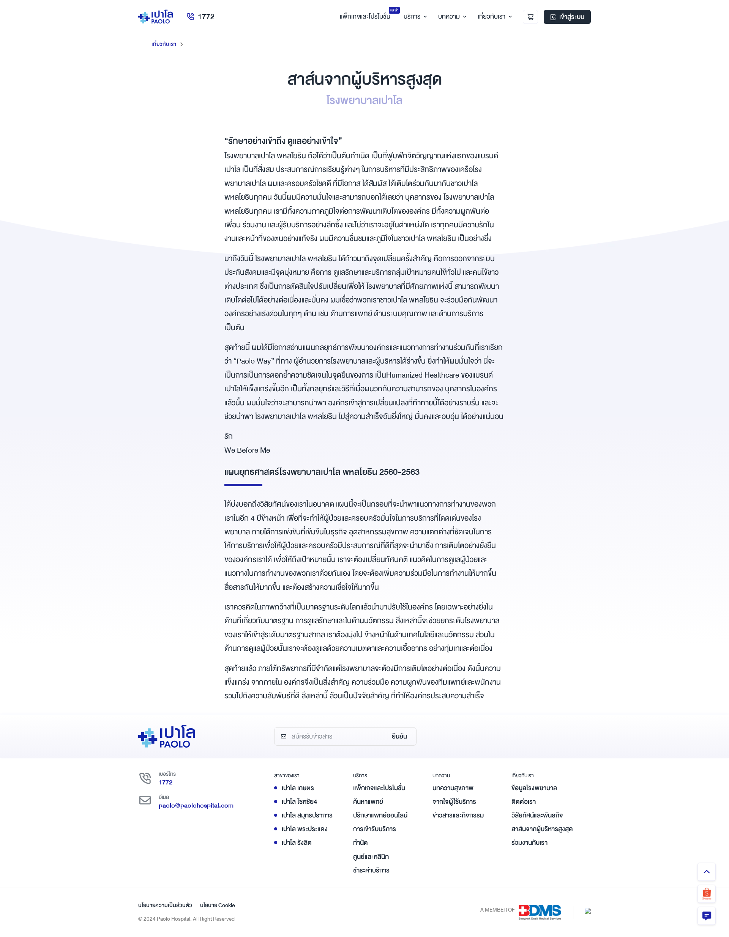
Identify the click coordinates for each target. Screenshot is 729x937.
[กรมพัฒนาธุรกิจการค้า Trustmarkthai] (588, 910)
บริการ (412, 16)
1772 (206, 16)
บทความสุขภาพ (452, 788)
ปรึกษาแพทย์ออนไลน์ (380, 815)
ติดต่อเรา (523, 801)
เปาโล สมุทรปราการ (307, 815)
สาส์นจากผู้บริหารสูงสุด (542, 829)
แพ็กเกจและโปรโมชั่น (379, 788)
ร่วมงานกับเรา (529, 842)
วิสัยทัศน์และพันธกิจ (537, 815)
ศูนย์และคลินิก (371, 856)
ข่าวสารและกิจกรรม (458, 815)
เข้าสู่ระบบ (571, 16)
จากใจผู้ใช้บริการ (454, 801)
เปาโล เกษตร (298, 788)
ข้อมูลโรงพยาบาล (534, 788)
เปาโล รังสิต (297, 842)
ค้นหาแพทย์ (368, 801)
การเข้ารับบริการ (374, 829)
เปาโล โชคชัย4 (299, 801)
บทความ (449, 16)
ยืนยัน (399, 736)
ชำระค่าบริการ (371, 870)
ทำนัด (360, 842)
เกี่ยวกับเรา (491, 16)
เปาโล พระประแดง (305, 829)
